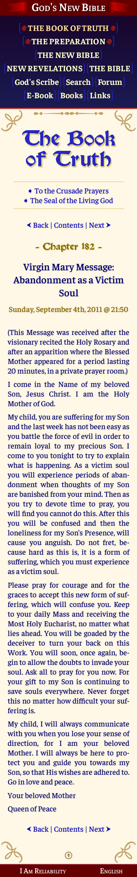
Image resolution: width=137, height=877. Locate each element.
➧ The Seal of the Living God (68, 200)
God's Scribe (37, 81)
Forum (110, 81)
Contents (68, 224)
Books (71, 95)
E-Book (40, 95)
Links (100, 95)
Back (37, 224)
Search (78, 81)
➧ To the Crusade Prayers (68, 190)
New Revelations (44, 68)
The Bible (109, 68)
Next (100, 224)
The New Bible (68, 54)
